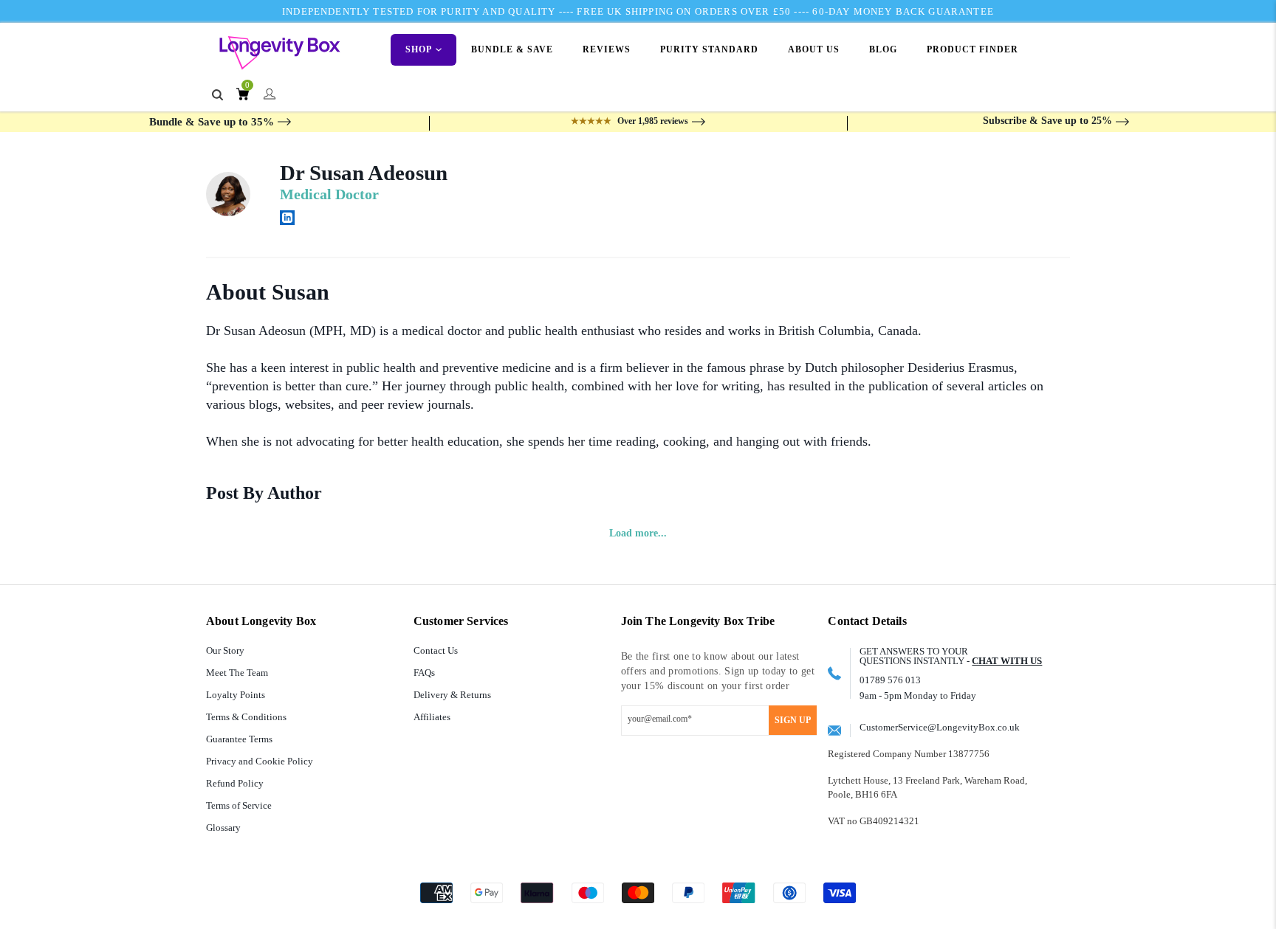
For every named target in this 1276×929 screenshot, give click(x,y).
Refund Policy (235, 783)
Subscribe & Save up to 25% (1047, 120)
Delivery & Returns (452, 694)
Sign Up (793, 720)
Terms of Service (239, 805)
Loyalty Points (235, 694)
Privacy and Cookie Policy (259, 761)
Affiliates (432, 716)
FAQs (424, 672)
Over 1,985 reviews (629, 121)
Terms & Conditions (246, 716)
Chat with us (1007, 661)
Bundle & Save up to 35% (211, 122)
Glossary (223, 827)
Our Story (225, 650)
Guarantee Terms (239, 739)
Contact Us (436, 650)
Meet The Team (237, 672)
